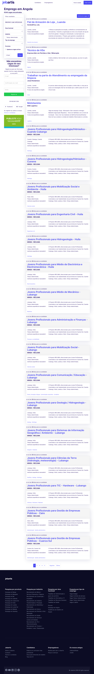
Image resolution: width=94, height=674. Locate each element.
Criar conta (88, 2)
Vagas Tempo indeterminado (78, 598)
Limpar (8, 55)
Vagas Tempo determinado (77, 600)
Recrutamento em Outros (34, 609)
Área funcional (9, 28)
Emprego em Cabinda (11, 598)
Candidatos (38, 2)
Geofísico (29, 477)
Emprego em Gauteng (11, 611)
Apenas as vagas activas (14, 49)
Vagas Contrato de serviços (77, 596)
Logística (29, 121)
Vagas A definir (74, 602)
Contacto (7, 652)
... (47, 565)
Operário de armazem (32, 42)
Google (21, 106)
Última (58, 565)
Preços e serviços (53, 652)
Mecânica (29, 311)
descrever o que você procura (13, 22)
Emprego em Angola (53, 607)
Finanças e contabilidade (33, 339)
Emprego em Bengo (10, 592)
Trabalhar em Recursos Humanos (57, 600)
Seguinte (52, 565)
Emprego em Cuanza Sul (12, 600)
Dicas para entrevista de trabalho (36, 654)
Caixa (28, 94)
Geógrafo (29, 449)
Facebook (10, 106)
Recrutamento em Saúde (33, 615)
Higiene (29, 67)
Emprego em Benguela (11, 594)
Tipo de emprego (10, 40)
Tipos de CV (30, 657)
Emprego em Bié (9, 596)
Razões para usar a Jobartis (56, 650)
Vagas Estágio (74, 594)
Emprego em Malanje (11, 609)
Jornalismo (56, 394)
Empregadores (49, 2)
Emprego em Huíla (10, 603)
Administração (30, 530)
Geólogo (29, 422)
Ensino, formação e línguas (33, 394)
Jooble (71, 652)
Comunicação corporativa (47, 394)
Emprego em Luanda (11, 605)
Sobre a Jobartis (9, 650)
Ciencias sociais (31, 206)
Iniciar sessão (77, 2)
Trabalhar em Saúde (53, 602)
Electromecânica (31, 283)
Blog (6, 657)
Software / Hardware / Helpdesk (35, 502)
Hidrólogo (29, 150)
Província (7, 46)
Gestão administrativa (40, 530)
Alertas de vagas (82, 16)
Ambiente (34, 449)
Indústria (7, 34)
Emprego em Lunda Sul (11, 607)
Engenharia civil (31, 231)
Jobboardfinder (74, 650)
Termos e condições (9, 112)
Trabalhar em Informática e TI (56, 598)
